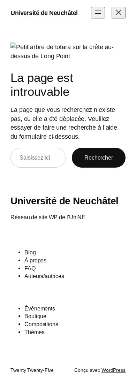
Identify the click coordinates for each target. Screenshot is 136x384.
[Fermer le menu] (119, 12)
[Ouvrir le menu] (98, 12)
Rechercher (98, 157)
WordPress (113, 370)
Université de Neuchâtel (44, 12)
